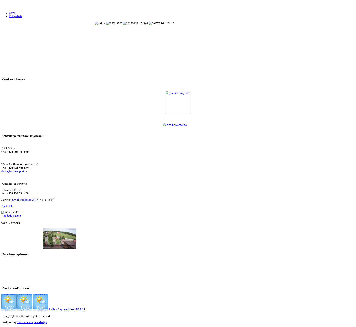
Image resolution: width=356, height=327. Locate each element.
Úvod (12, 12)
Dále (10, 206)
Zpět (4, 206)
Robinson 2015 (29, 199)
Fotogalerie (15, 16)
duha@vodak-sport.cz (14, 171)
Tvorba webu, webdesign (32, 322)
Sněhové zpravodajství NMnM (67, 309)
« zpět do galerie (11, 215)
